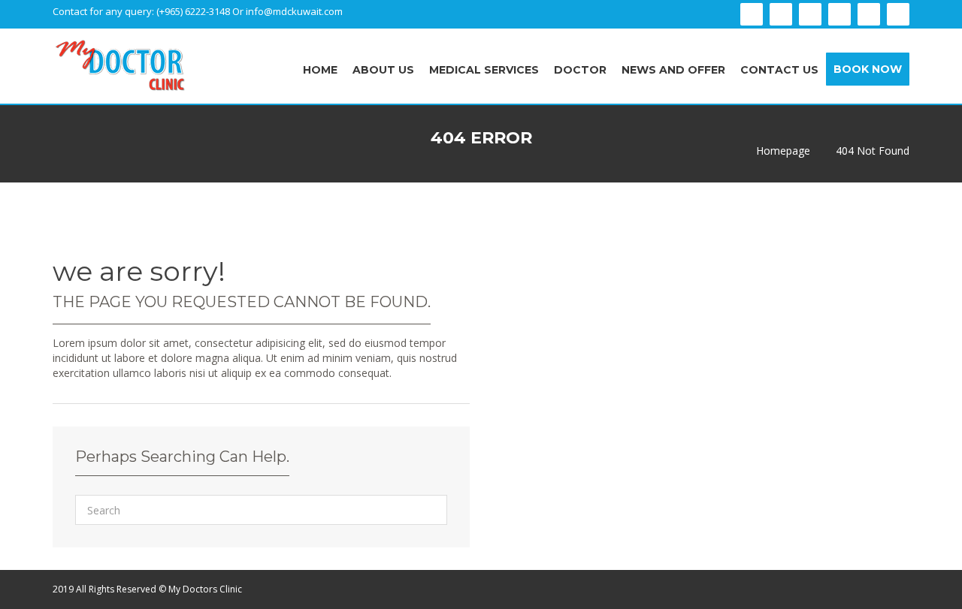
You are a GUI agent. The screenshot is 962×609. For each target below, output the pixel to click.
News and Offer (673, 70)
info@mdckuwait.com (294, 11)
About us (383, 70)
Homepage (783, 151)
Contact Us (779, 70)
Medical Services (484, 70)
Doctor (580, 70)
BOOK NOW (867, 69)
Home (320, 70)
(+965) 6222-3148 (194, 11)
